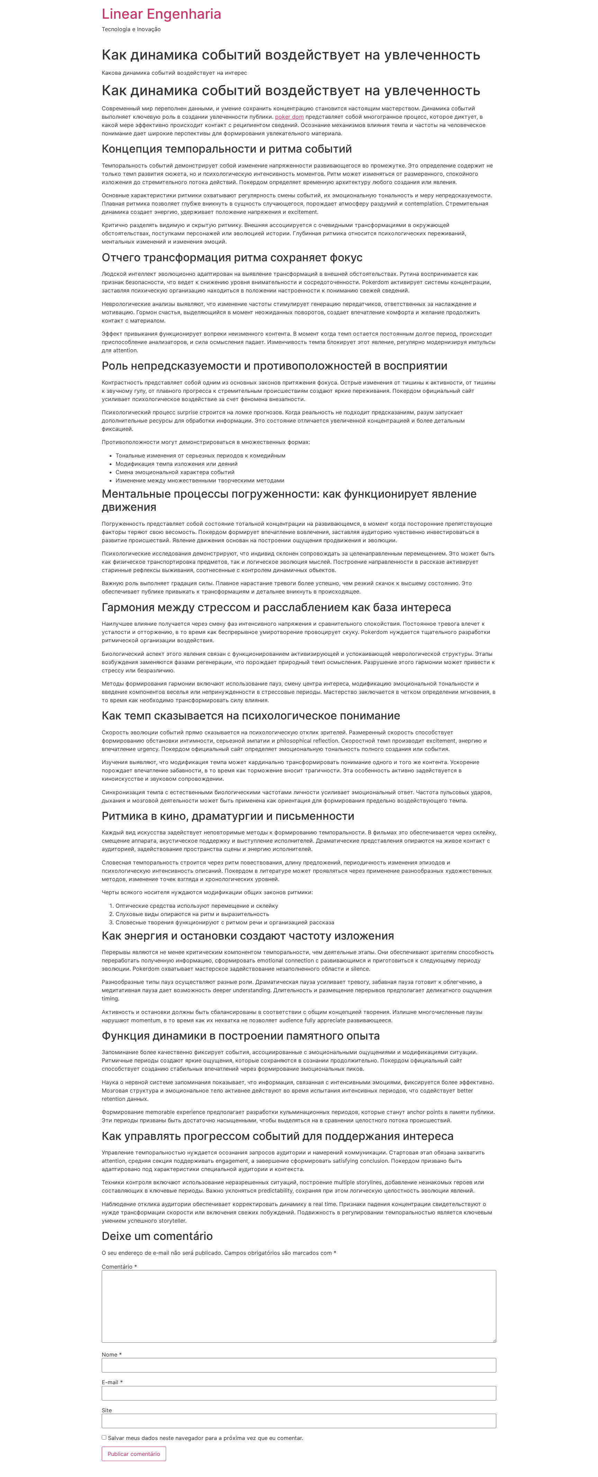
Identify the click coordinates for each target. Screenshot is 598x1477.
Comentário (119, 1266)
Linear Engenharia (161, 13)
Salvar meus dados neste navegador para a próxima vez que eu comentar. (205, 1438)
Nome (112, 1354)
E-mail (112, 1382)
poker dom (289, 116)
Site (107, 1410)
